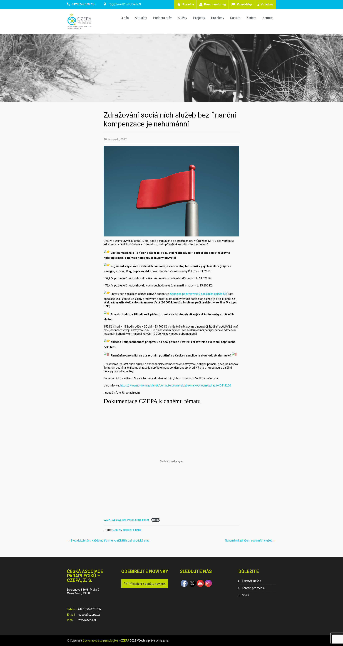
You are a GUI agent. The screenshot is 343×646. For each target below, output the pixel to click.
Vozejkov (267, 4)
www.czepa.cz (87, 620)
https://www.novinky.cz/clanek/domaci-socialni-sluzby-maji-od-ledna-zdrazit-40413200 (175, 385)
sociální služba (132, 530)
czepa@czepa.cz (89, 614)
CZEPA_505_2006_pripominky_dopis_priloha (126, 519)
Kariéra (251, 18)
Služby (182, 18)
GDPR (245, 595)
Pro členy (217, 18)
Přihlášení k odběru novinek (146, 583)
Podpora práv (162, 18)
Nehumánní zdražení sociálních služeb (250, 540)
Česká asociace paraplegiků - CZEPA (106, 640)
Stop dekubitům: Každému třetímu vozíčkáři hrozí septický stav (108, 540)
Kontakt (267, 18)
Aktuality (141, 18)
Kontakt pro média (253, 588)
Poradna (188, 4)
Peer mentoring (215, 4)
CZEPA (117, 530)
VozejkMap (244, 4)
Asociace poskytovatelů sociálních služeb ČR (198, 293)
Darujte (235, 18)
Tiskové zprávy (251, 580)
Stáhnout (155, 519)
